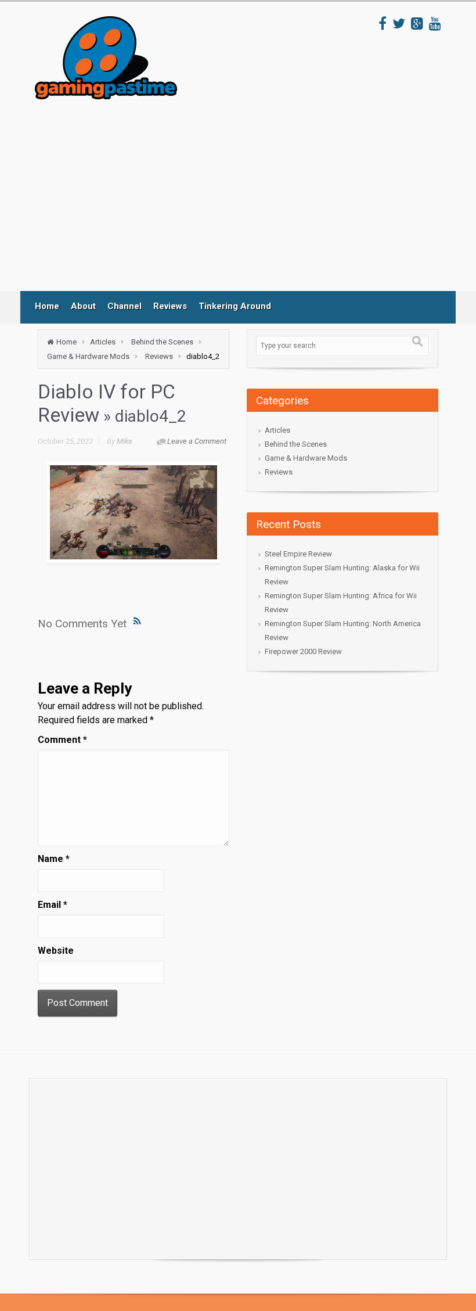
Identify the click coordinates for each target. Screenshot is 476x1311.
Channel (124, 306)
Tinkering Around (235, 306)
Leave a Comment (196, 441)
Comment (62, 739)
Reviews (170, 306)
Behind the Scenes (162, 341)
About (83, 306)
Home (47, 306)
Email (52, 904)
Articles (103, 341)
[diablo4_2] (133, 512)
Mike (124, 441)
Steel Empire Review (298, 553)
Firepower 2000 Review (303, 651)
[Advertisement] (249, 195)
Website (56, 950)
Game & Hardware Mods (88, 356)
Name (54, 858)
